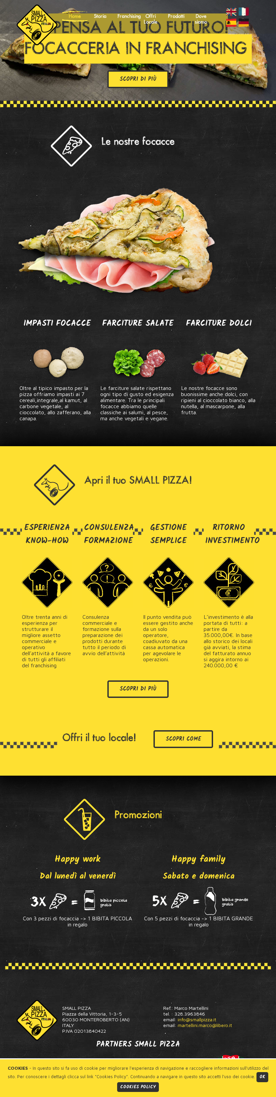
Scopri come (183, 739)
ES (231, 22)
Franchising (127, 16)
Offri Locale (150, 19)
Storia (100, 16)
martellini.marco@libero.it (205, 1025)
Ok (262, 1077)
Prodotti (176, 16)
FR (244, 11)
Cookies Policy (138, 1087)
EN (231, 11)
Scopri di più (138, 79)
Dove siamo (201, 19)
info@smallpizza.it (197, 1019)
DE (244, 22)
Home (75, 16)
